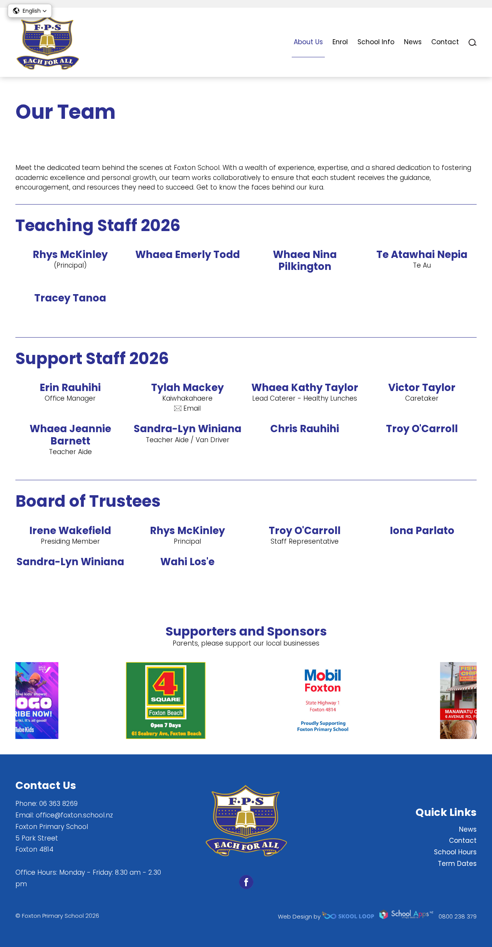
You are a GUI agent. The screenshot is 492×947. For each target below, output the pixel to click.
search (473, 42)
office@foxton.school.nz (74, 815)
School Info (375, 42)
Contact (445, 42)
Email (192, 408)
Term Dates (457, 863)
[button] (30, 10)
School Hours (455, 852)
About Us (308, 42)
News (413, 42)
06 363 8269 (58, 803)
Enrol (340, 42)
